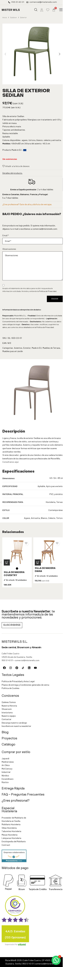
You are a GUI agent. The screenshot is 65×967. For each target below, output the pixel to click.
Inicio (4, 17)
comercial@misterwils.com (44, 229)
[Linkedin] (29, 668)
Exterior (23, 17)
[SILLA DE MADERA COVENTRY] (17, 552)
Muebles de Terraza (51, 348)
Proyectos (9, 738)
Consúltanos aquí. (10, 462)
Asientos (18, 348)
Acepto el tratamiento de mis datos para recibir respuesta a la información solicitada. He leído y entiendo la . (29, 289)
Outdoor (13, 17)
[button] (60, 9)
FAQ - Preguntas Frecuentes (23, 794)
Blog (5, 732)
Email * (5, 235)
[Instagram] (10, 668)
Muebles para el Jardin (12, 351)
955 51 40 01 (7, 660)
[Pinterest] (17, 668)
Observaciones (9, 249)
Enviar (54, 299)
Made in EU (37, 348)
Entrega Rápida (13, 788)
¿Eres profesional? (15, 800)
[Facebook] (4, 668)
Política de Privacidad (47, 291)
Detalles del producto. (12, 173)
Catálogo (8, 744)
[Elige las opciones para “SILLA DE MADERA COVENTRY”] (7, 562)
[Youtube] (35, 668)
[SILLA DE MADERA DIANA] (48, 552)
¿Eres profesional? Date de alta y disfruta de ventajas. (27, 204)
